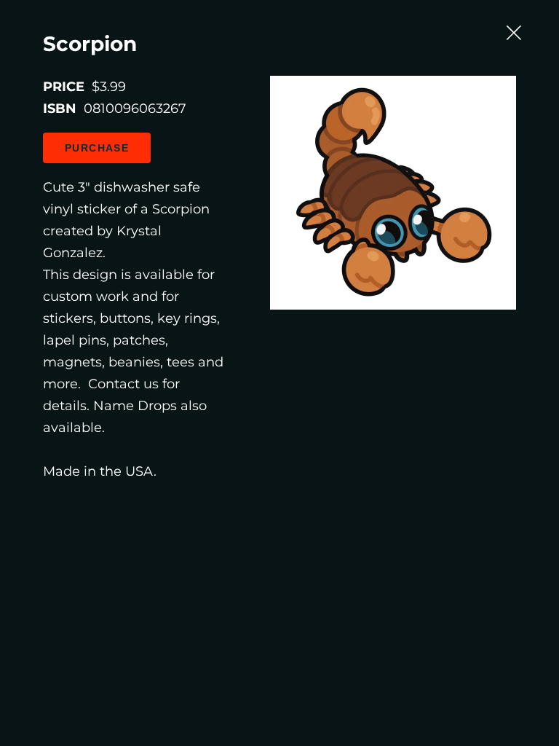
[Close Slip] (514, 33)
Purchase (97, 148)
